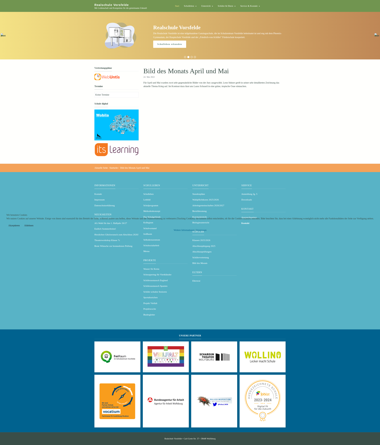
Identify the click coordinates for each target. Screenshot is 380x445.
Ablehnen (28, 225)
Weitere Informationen (184, 230)
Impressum (201, 230)
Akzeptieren (14, 225)
